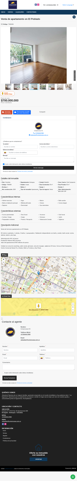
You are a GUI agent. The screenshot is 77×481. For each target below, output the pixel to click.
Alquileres (20, 12)
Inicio (3, 12)
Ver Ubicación (34, 310)
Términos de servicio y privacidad (25, 171)
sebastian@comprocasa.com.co (39, 135)
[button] (74, 28)
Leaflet (61, 292)
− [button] (3, 262)
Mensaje (5, 155)
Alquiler (5, 435)
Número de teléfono (8, 149)
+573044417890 (51, 5)
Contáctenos (31, 12)
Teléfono (42, 354)
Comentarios (6, 362)
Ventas (10, 12)
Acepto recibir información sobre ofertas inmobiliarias (18, 373)
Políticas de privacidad (9, 440)
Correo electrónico (44, 144)
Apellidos (42, 346)
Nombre (5, 346)
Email (4, 354)
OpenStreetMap (72, 292)
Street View (8, 93)
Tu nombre (6, 144)
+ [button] (3, 259)
